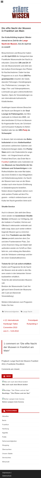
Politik (4, 437)
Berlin (4, 420)
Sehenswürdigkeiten (11, 311)
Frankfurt (5, 162)
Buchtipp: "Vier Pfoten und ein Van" (16, 393)
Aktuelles (5, 416)
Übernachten (7, 449)
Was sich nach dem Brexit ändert (15, 384)
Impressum (6, 472)
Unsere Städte (7, 453)
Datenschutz (6, 476)
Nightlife (5, 433)
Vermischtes (6, 457)
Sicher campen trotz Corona (13, 402)
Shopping (5, 445)
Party (25, 130)
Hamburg (5, 429)
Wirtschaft (5, 462)
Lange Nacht (27, 311)
